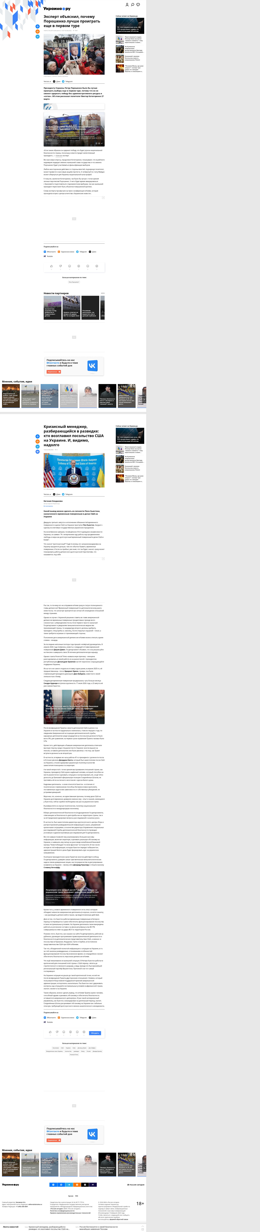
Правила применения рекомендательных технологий (70, 1213)
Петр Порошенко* (74, 282)
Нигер (82, 1051)
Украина (68, 1048)
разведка (76, 1051)
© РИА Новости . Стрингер (50, 76)
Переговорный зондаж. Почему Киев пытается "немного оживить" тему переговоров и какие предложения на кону (134, 39)
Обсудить (95, 1033)
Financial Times (74, 1054)
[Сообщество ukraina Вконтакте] (53, 1185)
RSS (76, 1196)
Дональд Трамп (82, 1048)
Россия (88, 1051)
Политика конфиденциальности (62, 1211)
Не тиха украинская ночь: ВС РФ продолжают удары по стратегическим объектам (129, 29)
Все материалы (48, 506)
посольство (68, 1051)
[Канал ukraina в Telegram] (69, 1185)
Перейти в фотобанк (63, 76)
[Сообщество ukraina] (61, 1185)
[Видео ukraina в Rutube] (93, 1185)
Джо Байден (92, 1048)
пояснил (59, 155)
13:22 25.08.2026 (48, 449)
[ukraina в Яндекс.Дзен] (85, 1185)
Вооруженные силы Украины (54, 1051)
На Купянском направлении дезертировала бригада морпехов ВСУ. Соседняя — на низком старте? (134, 49)
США (62, 1048)
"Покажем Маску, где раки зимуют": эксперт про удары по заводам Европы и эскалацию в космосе (134, 68)
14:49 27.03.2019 (48, 30)
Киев (74, 1048)
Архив (70, 1196)
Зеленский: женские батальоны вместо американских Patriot (132, 58)
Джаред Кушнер (97, 1051)
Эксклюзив (56, 1048)
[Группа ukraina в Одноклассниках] (77, 1185)
